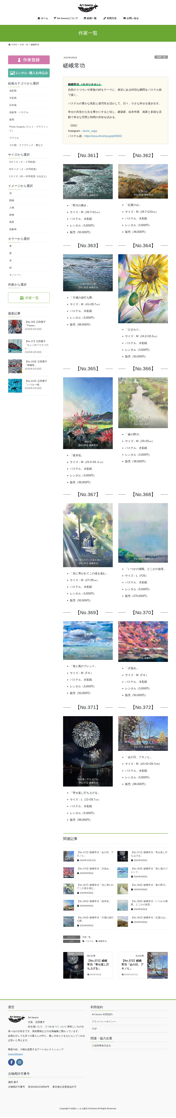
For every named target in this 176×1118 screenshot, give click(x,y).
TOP (94, 1028)
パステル (89, 941)
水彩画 (12, 97)
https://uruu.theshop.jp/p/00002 (103, 136)
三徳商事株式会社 (101, 1045)
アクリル (14, 137)
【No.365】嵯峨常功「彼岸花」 (94, 901)
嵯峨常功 (102, 941)
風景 (11, 222)
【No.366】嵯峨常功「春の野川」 (149, 885)
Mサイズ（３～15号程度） (23, 169)
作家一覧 (161, 57)
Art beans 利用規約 (102, 1014)
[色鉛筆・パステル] (73, 964)
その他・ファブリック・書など (26, 145)
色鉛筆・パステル (19, 112)
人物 (11, 207)
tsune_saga (90, 130)
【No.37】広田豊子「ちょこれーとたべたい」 (37, 345)
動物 (11, 200)
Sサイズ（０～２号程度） (23, 161)
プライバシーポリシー (104, 1021)
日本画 (12, 105)
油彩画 (12, 90)
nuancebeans (15, 1054)
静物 (11, 214)
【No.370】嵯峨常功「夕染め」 (94, 868)
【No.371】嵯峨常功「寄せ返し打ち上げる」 (98, 964)
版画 (11, 119)
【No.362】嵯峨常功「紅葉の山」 (149, 917)
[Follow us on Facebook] (11, 1062)
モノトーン (15, 274)
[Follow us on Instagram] (19, 1062)
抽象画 (12, 229)
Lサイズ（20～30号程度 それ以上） (28, 176)
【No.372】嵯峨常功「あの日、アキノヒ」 (133, 964)
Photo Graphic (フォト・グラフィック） (28, 128)
